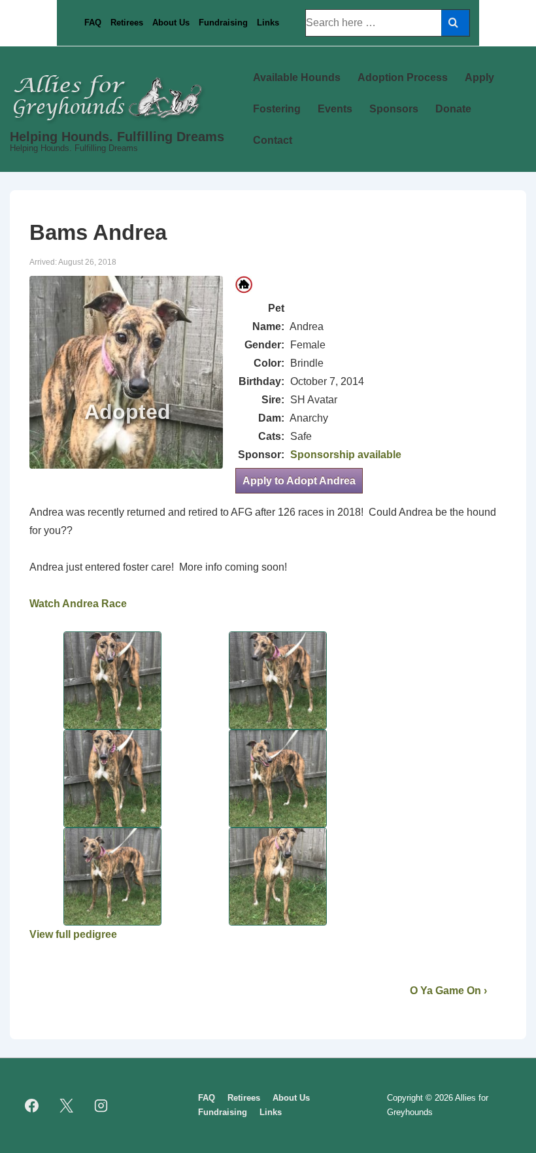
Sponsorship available (345, 454)
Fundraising (223, 22)
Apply (479, 77)
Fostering (277, 108)
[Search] (455, 23)
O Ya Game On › (448, 990)
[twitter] (66, 1105)
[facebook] (32, 1105)
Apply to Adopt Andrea (299, 480)
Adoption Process (403, 77)
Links (268, 22)
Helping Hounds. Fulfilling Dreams (117, 136)
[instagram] (101, 1105)
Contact (272, 140)
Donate (453, 108)
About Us (171, 22)
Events (335, 108)
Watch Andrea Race (78, 603)
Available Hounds (297, 77)
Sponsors (393, 108)
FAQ (92, 22)
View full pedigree (73, 934)
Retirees (126, 22)
